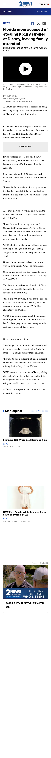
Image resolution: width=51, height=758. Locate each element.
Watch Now (43, 4)
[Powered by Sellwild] (44, 563)
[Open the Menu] (4, 4)
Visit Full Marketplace (39, 411)
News (6, 23)
